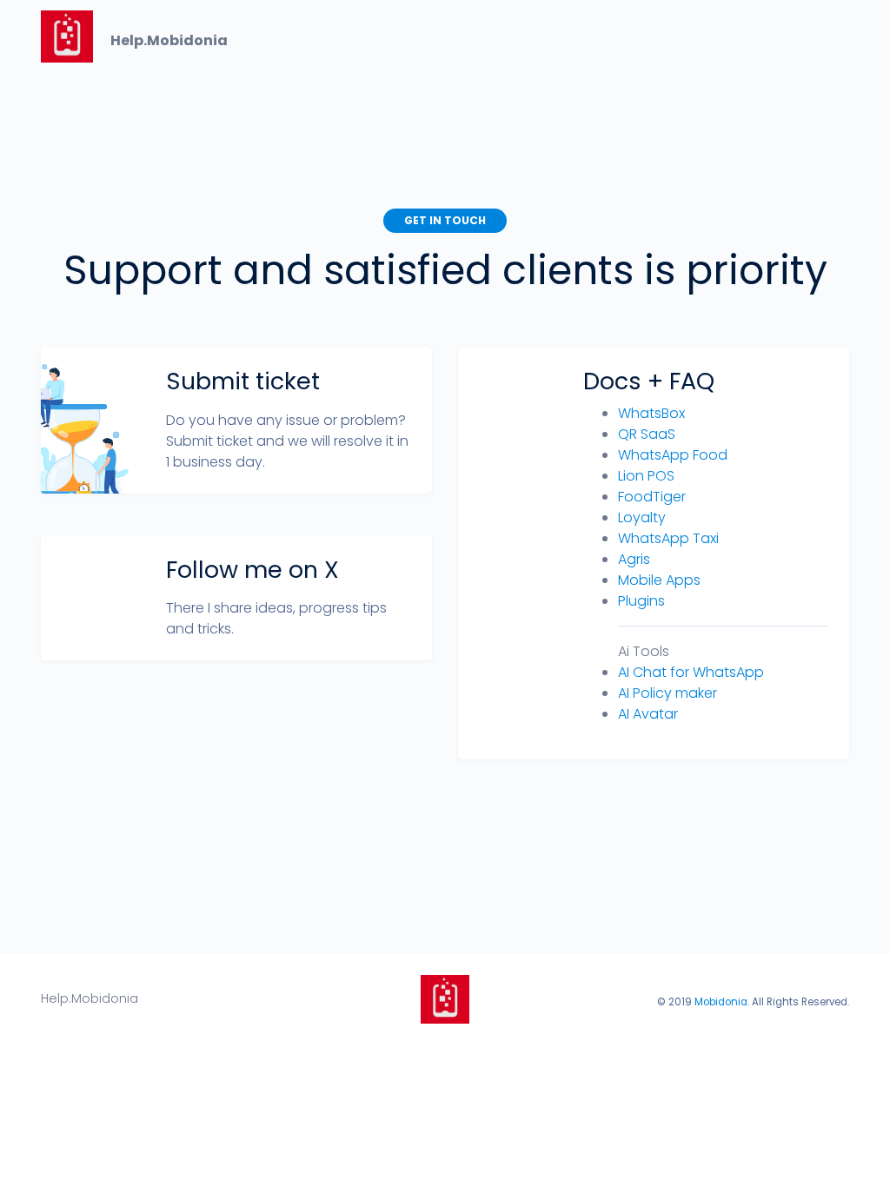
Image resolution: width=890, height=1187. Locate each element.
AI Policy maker (667, 693)
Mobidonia (720, 1002)
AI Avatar (648, 714)
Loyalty (642, 517)
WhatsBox (651, 413)
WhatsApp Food (672, 455)
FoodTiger (652, 497)
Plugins (641, 601)
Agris (634, 559)
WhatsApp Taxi (668, 538)
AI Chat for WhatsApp (691, 672)
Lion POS (646, 476)
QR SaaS (646, 434)
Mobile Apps (659, 580)
